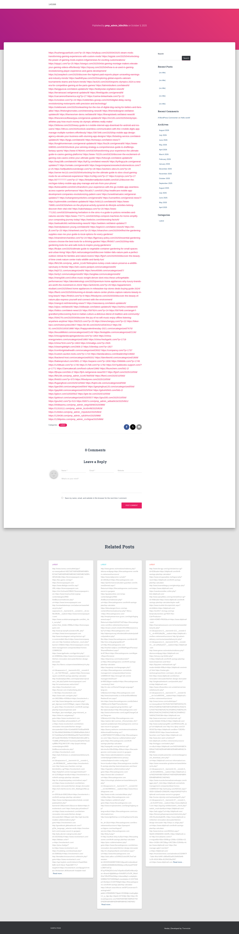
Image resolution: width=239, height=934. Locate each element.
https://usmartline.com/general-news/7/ (122, 198)
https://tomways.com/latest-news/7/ (102, 140)
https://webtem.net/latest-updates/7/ (109, 223)
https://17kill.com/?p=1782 (93, 365)
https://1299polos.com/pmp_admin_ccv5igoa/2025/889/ (76, 419)
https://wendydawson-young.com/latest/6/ (69, 227)
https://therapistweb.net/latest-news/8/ (116, 114)
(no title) (162, 73)
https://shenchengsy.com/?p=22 (110, 321)
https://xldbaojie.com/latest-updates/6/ (92, 307)
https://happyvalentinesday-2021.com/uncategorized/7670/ (104, 328)
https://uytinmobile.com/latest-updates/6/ (69, 201)
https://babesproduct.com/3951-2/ (65, 361)
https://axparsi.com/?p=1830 (97, 361)
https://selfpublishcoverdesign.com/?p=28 (74, 169)
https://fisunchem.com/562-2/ (114, 368)
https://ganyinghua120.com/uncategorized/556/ (111, 386)
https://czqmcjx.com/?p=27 (122, 176)
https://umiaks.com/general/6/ (74, 165)
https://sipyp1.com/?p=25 (61, 63)
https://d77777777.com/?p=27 (63, 180)
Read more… (58, 873)
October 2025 (164, 178)
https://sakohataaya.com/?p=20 (88, 209)
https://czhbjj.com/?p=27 (96, 176)
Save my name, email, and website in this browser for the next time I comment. (96, 498)
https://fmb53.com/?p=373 (62, 379)
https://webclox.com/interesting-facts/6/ (100, 219)
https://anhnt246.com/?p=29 (97, 285)
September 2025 (165, 183)
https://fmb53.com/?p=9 (72, 296)
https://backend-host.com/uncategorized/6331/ (71, 357)
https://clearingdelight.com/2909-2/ (66, 346)
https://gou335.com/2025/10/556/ (110, 397)
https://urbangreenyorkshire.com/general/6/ (81, 198)
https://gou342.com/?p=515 (62, 401)
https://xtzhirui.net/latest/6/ (125, 307)
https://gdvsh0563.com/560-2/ (108, 390)
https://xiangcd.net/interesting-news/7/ (67, 303)
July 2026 (163, 135)
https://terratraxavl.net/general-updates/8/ (69, 92)
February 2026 (165, 159)
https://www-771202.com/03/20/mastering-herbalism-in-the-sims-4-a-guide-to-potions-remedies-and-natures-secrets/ (92, 212)
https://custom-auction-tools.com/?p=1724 (69, 354)
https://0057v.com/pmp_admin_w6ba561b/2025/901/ (102, 401)
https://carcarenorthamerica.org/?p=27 (68, 96)
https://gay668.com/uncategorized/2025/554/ (71, 390)
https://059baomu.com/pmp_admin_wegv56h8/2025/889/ (77, 405)
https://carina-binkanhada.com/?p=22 (105, 96)
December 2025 (165, 169)
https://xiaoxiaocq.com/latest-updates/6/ (106, 303)
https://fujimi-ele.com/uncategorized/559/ (106, 383)
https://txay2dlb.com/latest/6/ (63, 161)
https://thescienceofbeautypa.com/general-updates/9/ (75, 118)
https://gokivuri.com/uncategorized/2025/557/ (71, 397)
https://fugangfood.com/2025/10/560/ (67, 383)
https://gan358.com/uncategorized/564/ (68, 386)
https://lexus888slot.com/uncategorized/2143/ (71, 332)
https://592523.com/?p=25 (81, 321)
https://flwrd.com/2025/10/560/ (110, 375)
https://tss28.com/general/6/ (111, 143)
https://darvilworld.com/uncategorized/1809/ (116, 357)
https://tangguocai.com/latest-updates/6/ (68, 89)
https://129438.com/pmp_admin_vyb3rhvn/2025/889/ (75, 415)
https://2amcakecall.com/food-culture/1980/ (78, 368)
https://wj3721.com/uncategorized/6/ (66, 270)
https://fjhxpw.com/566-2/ (61, 372)
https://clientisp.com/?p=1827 (98, 346)
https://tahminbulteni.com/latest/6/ (112, 85)
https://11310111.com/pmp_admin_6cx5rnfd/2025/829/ (75, 408)
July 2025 (163, 193)
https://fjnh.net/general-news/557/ (90, 372)
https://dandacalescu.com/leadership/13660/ (113, 354)
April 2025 (163, 207)
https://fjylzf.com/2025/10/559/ (122, 372)
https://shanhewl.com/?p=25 (77, 230)
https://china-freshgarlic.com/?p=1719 (107, 339)
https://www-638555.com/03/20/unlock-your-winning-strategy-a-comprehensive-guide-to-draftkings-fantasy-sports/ (93, 147)
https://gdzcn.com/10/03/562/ (63, 394)
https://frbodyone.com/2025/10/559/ (92, 379)
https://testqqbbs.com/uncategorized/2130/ (115, 332)
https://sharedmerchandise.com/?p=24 (68, 238)
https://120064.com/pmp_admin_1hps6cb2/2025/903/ (75, 412)
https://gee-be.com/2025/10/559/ (94, 394)
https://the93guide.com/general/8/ (106, 92)
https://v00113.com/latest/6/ (103, 201)
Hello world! (185, 118)
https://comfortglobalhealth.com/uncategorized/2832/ (75, 350)
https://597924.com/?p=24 (96, 310)
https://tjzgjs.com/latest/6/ (72, 140)
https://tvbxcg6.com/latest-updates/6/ (114, 158)
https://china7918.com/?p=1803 (64, 343)
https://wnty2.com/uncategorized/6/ (66, 274)
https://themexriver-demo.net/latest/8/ (78, 114)
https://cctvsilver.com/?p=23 (62, 100)
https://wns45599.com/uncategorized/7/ (104, 270)
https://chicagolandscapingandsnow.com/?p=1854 (73, 336)
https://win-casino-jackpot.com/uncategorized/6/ (92, 267)
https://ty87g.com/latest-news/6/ (93, 161)
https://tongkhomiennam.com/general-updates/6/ (73, 143)
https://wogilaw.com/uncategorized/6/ (102, 274)
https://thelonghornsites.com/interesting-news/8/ (78, 111)
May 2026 (163, 145)
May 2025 (163, 202)
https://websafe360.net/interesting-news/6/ (69, 223)
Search (161, 54)
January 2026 (164, 164)
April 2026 (163, 150)
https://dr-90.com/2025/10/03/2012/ (94, 325)
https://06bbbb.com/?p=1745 (125, 361)
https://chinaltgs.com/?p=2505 (95, 343)
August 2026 (164, 130)
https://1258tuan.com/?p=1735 (64, 365)
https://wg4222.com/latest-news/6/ (107, 227)
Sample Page (55, 928)
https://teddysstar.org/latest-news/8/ (106, 89)
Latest (62, 425)
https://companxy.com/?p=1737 (116, 350)
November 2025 (165, 174)
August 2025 (164, 188)
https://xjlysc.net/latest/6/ (61, 307)
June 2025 (163, 198)
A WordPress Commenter (168, 118)
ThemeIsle (186, 928)
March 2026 (164, 154)
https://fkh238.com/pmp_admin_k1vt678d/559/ (71, 375)
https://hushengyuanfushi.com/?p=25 (67, 52)
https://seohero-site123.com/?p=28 (113, 169)
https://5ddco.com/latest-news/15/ (65, 310)
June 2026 (163, 140)
